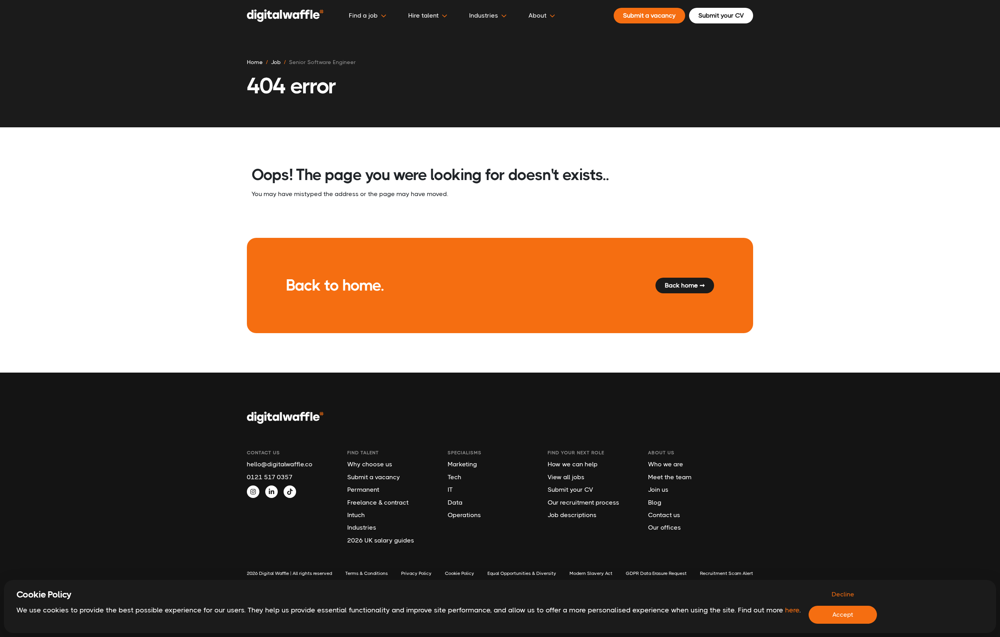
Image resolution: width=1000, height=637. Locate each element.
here (792, 610)
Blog (654, 502)
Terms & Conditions (366, 573)
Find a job (363, 15)
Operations (464, 515)
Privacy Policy (416, 573)
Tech (454, 477)
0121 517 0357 (270, 477)
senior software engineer (322, 62)
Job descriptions (572, 515)
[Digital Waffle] (285, 15)
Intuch (356, 515)
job (276, 62)
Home (255, 62)
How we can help (573, 464)
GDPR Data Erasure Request (656, 573)
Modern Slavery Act (591, 573)
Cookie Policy (459, 573)
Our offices (664, 527)
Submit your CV (570, 489)
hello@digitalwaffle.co (279, 464)
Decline (843, 594)
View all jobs (566, 477)
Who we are (665, 464)
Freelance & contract (378, 502)
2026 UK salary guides (380, 540)
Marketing (462, 464)
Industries (361, 527)
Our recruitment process (583, 502)
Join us (658, 489)
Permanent (363, 489)
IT (450, 489)
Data (455, 502)
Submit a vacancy (373, 477)
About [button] (537, 15)
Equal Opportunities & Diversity (522, 573)
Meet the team (669, 477)
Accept (842, 614)
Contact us (664, 515)
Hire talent (423, 15)
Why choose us (369, 464)
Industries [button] (483, 15)
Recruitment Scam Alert (726, 573)
